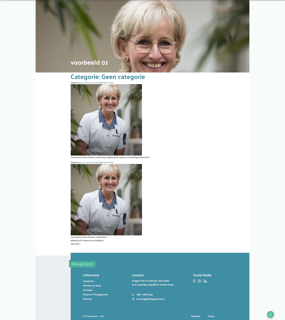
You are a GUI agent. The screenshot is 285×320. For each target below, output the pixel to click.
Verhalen (88, 290)
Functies (87, 299)
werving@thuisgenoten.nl (150, 299)
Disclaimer (195, 316)
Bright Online (107, 82)
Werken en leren (92, 285)
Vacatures (88, 281)
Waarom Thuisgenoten (95, 294)
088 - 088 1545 (145, 294)
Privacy (211, 316)
